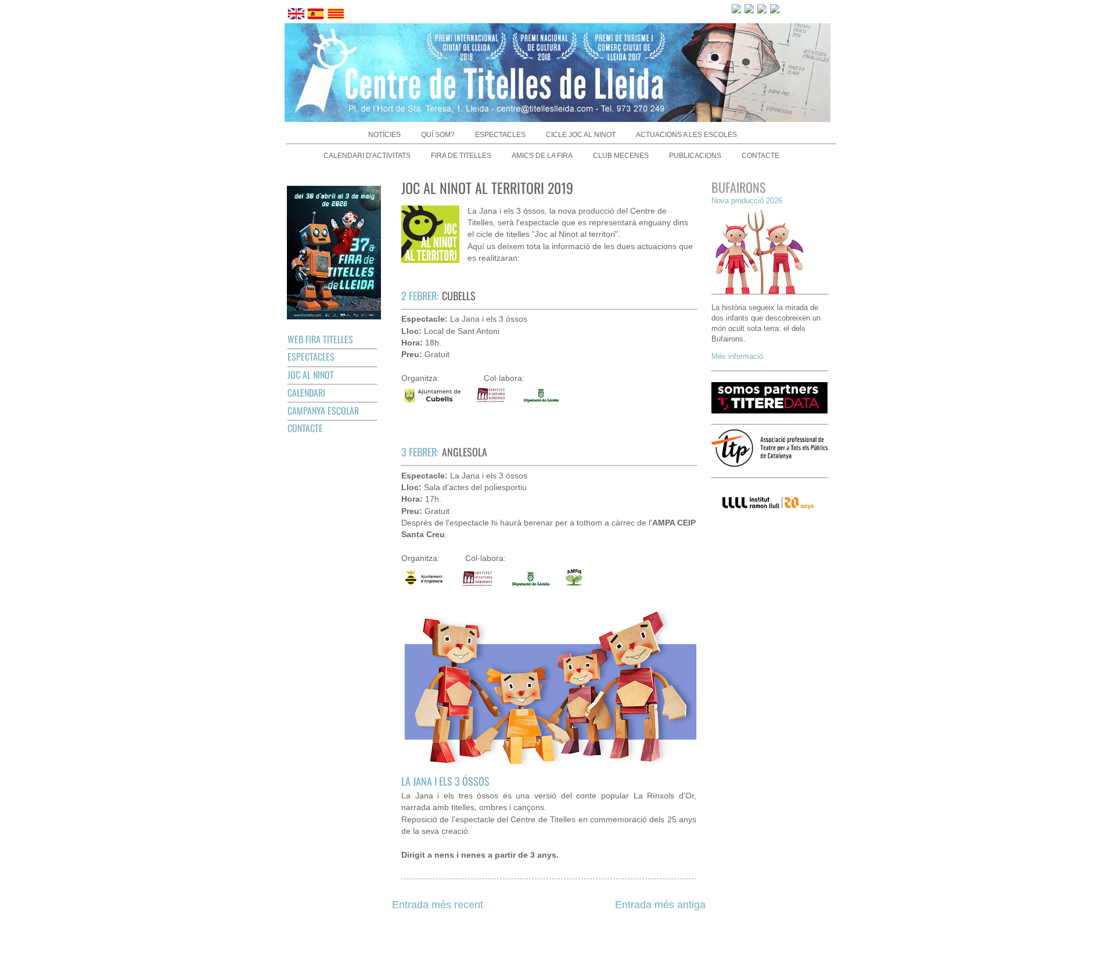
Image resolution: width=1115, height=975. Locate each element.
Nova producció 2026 (746, 200)
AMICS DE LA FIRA (542, 156)
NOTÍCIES (384, 135)
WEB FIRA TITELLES (320, 339)
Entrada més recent (437, 905)
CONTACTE (760, 156)
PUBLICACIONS (695, 156)
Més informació (737, 356)
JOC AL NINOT (310, 375)
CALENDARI (306, 393)
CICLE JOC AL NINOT (581, 135)
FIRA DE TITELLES (461, 156)
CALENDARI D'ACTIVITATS (367, 156)
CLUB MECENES (621, 156)
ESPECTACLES (500, 135)
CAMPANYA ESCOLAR (323, 411)
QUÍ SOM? (438, 135)
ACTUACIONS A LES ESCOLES (686, 135)
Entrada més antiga (660, 905)
